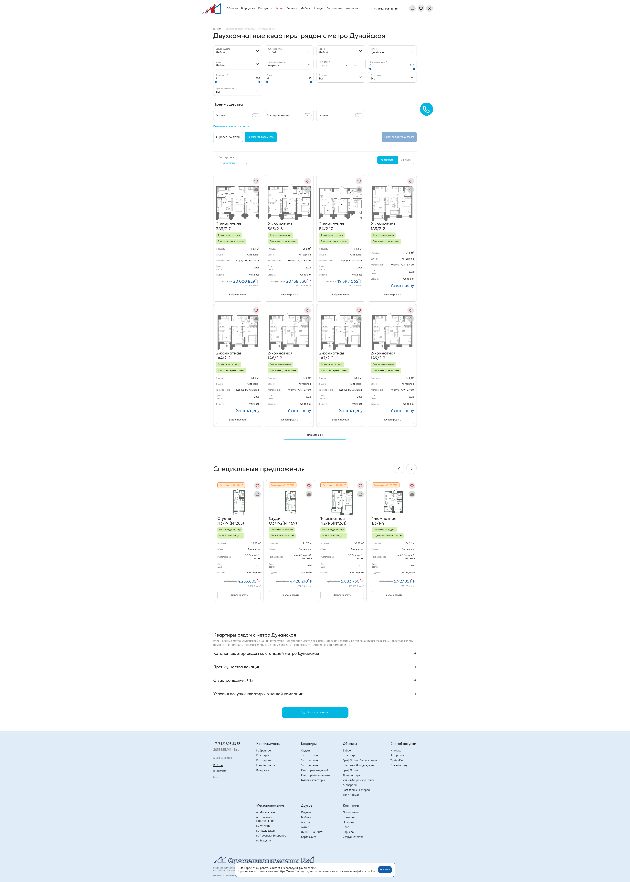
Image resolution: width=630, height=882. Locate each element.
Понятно (385, 870)
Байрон (348, 750)
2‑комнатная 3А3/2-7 (228, 226)
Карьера (348, 832)
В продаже (248, 8)
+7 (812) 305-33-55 (227, 744)
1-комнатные (309, 755)
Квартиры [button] (274, 65)
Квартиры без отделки (315, 775)
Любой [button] (220, 52)
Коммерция (263, 760)
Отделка (292, 8)
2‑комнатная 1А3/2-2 (383, 226)
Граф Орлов (350, 770)
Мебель (306, 817)
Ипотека (395, 750)
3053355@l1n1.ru (226, 749)
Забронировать (238, 295)
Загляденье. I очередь (357, 790)
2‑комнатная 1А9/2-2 (383, 355)
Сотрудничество (353, 837)
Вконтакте (219, 771)
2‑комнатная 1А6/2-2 (280, 355)
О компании (334, 8)
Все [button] (321, 78)
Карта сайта (308, 837)
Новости (348, 822)
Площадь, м (221, 75)
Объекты (232, 8)
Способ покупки (403, 744)
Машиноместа (265, 765)
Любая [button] (220, 65)
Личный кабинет (311, 832)
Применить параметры (260, 137)
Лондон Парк (351, 775)
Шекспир (349, 755)
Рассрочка (397, 755)
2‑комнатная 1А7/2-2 (331, 355)
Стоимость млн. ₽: (378, 62)
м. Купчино (263, 826)
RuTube (218, 765)
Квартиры (262, 755)
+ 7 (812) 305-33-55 (386, 8)
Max (216, 777)
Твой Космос (351, 795)
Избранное (263, 750)
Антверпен (350, 785)
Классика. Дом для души (358, 765)
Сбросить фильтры (228, 137)
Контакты (352, 8)
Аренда (318, 8)
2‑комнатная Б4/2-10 (331, 226)
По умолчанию (228, 163)
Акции (279, 8)
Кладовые (262, 770)
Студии (305, 750)
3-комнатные (309, 765)
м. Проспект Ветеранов (271, 835)
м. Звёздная (264, 840)
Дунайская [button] (377, 52)
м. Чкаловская (265, 830)
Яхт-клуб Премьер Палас (358, 780)
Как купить (265, 8)
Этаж (269, 75)
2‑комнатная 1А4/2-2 (228, 355)
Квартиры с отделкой (314, 770)
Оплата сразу (398, 765)
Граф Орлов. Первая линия (360, 760)
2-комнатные (309, 760)
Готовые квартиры (313, 780)
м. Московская (265, 812)
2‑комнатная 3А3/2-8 (280, 226)
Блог (346, 827)
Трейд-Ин (396, 760)
